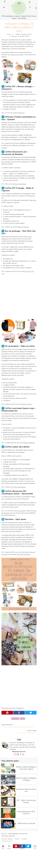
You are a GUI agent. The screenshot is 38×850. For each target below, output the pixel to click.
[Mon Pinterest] (17, 754)
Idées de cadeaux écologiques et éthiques (26, 779)
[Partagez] (22, 846)
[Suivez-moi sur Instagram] (14, 754)
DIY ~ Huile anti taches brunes (27, 732)
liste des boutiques (23, 554)
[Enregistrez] (16, 846)
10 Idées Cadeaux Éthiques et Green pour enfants (17, 726)
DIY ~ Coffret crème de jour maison (26, 801)
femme (32, 552)
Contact (16, 839)
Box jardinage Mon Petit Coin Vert (26, 812)
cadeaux (15, 719)
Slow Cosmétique (20, 184)
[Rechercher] (9, 846)
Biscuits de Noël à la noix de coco (26, 790)
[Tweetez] (28, 846)
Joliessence (21, 113)
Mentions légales (6, 839)
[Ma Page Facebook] (20, 754)
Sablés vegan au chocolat (26, 823)
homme (3, 554)
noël (22, 719)
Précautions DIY (7, 841)
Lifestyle (9, 34)
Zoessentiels (21, 487)
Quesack (4, 148)
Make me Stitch (27, 404)
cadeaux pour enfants (17, 55)
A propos (24, 839)
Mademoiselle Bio (29, 443)
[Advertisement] (19, 296)
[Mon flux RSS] (23, 754)
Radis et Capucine (23, 227)
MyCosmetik (21, 511)
